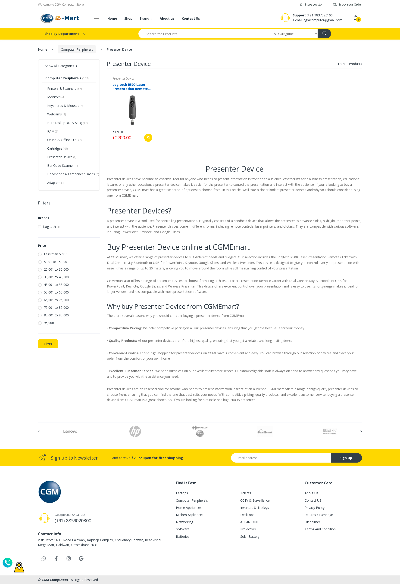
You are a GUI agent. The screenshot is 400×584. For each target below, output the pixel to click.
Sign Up (346, 458)
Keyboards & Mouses (65, 105)
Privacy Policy (315, 507)
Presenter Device (61, 157)
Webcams (56, 114)
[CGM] (60, 18)
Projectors (248, 529)
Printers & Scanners (64, 88)
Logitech (51, 226)
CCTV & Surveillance (255, 500)
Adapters (55, 182)
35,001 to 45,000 (56, 277)
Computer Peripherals (77, 49)
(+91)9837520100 (320, 15)
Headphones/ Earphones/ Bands (71, 174)
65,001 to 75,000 (56, 300)
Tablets (245, 493)
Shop (128, 18)
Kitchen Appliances (189, 515)
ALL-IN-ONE (249, 522)
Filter (48, 344)
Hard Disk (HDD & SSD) (67, 123)
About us (167, 18)
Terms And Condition (320, 529)
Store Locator (313, 4)
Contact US (313, 500)
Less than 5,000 (55, 254)
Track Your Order (350, 4)
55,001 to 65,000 (56, 292)
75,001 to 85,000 (56, 307)
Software (182, 529)
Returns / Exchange (319, 515)
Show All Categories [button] (59, 66)
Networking (184, 522)
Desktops (247, 515)
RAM (52, 131)
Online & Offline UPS (64, 140)
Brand (144, 18)
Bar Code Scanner (62, 165)
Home (112, 18)
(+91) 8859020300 (73, 520)
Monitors (56, 97)
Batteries (182, 536)
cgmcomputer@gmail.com (322, 20)
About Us (311, 493)
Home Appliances (189, 507)
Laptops (182, 493)
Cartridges (57, 148)
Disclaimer (312, 522)
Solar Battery (249, 536)
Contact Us (191, 18)
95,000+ (50, 323)
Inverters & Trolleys (254, 507)
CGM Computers (55, 580)
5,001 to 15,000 (55, 262)
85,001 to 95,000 (56, 315)
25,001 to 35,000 (56, 269)
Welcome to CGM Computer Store (61, 4)
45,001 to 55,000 (56, 284)
